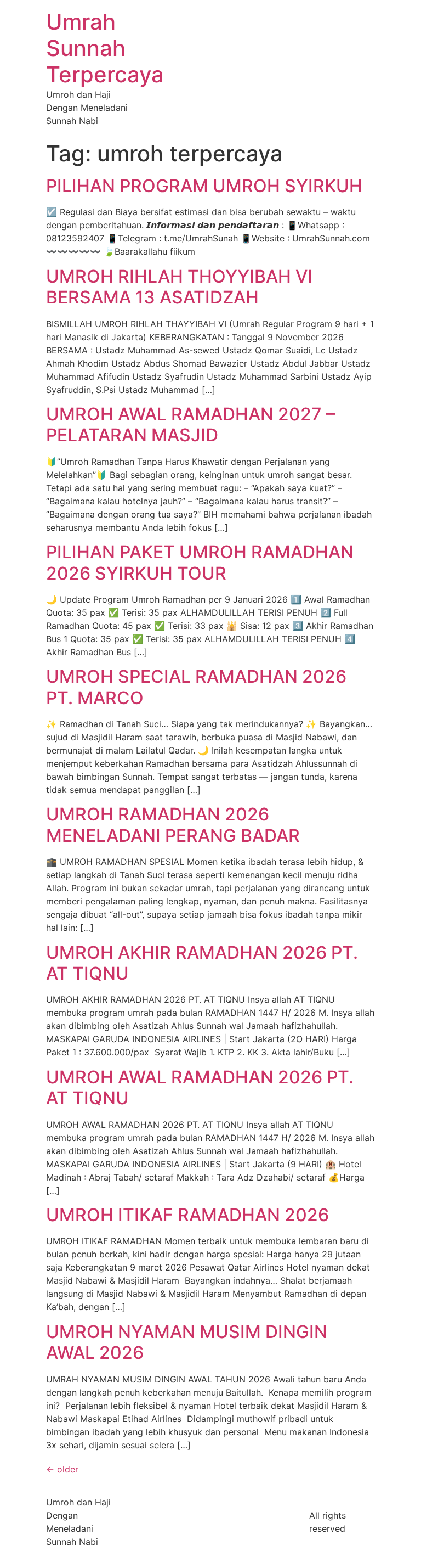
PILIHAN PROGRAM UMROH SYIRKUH (204, 185)
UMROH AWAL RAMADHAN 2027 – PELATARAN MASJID (190, 424)
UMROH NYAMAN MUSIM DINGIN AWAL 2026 (186, 1342)
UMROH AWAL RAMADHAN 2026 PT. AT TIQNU (200, 1087)
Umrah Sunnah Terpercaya (105, 48)
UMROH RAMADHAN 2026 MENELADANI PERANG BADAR (173, 824)
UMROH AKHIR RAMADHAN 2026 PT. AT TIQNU (202, 963)
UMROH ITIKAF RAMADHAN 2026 (187, 1215)
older (62, 1469)
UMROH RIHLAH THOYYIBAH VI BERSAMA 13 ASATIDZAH (179, 287)
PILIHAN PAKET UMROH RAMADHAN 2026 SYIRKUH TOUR (200, 562)
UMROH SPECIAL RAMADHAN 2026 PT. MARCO (196, 687)
